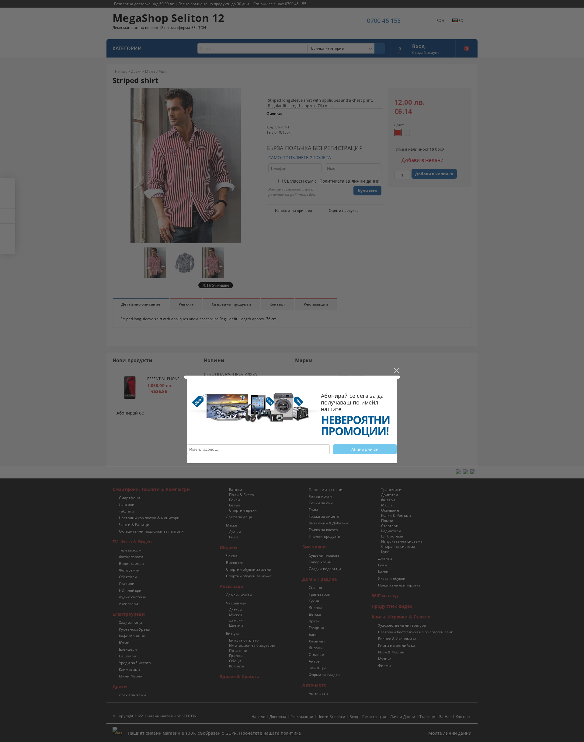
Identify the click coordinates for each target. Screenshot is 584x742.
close (396, 370)
